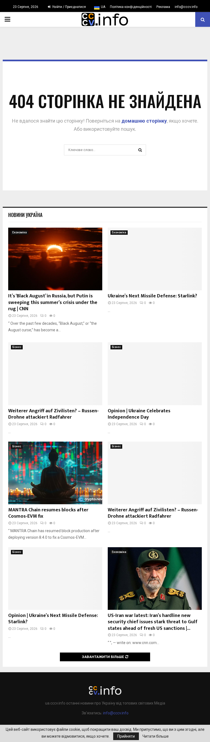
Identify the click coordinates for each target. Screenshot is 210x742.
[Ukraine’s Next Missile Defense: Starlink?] (155, 259)
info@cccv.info (186, 7)
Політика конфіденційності (131, 7)
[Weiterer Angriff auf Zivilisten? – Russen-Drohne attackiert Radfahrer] (55, 373)
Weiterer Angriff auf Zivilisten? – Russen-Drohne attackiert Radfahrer (53, 414)
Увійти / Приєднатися (68, 7)
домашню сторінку (144, 121)
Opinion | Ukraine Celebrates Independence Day (139, 414)
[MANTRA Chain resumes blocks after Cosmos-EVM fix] (55, 473)
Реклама (163, 7)
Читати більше (155, 736)
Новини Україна (25, 214)
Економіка (19, 232)
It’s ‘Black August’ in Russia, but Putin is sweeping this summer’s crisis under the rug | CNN (52, 302)
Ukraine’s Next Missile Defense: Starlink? (152, 296)
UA (103, 7)
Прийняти (126, 736)
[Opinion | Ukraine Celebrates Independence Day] (155, 373)
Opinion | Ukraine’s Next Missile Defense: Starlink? (53, 618)
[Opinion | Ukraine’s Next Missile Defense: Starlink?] (55, 578)
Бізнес (16, 347)
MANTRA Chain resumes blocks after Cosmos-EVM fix (48, 513)
